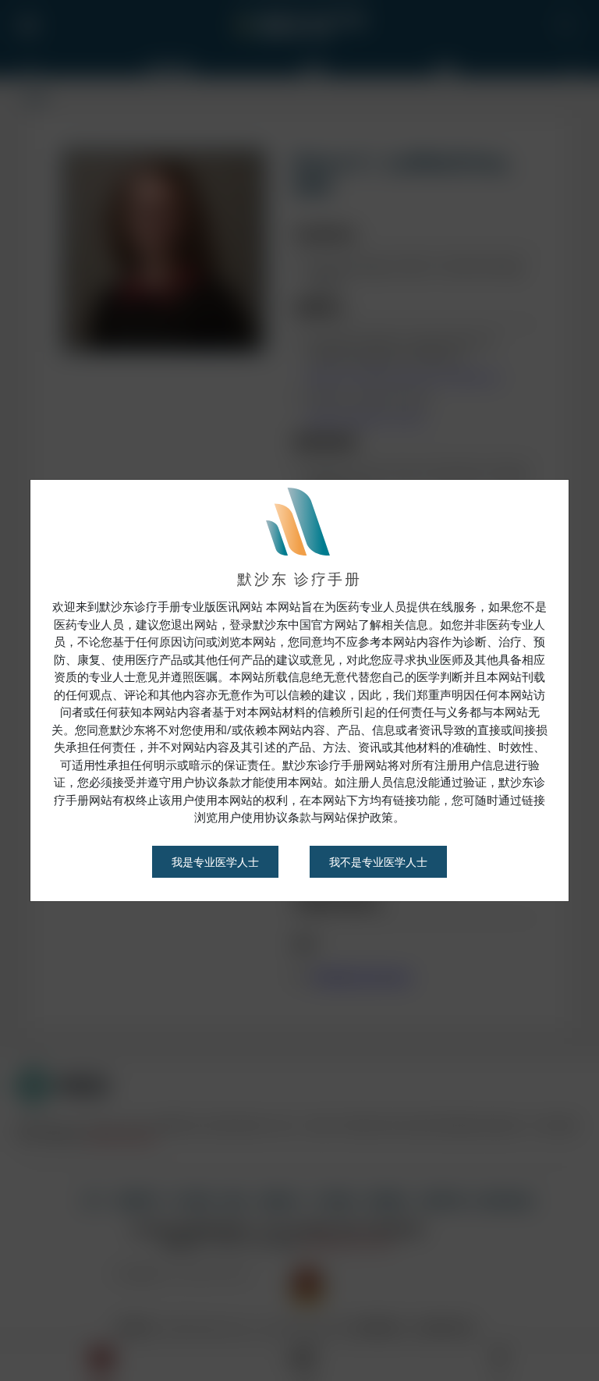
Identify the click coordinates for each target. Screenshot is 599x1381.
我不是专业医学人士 (378, 861)
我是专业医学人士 (215, 861)
